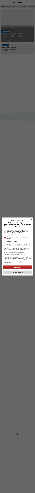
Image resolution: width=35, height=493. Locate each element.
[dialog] (17, 246)
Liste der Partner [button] (21, 252)
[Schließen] (31, 219)
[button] (17, 241)
